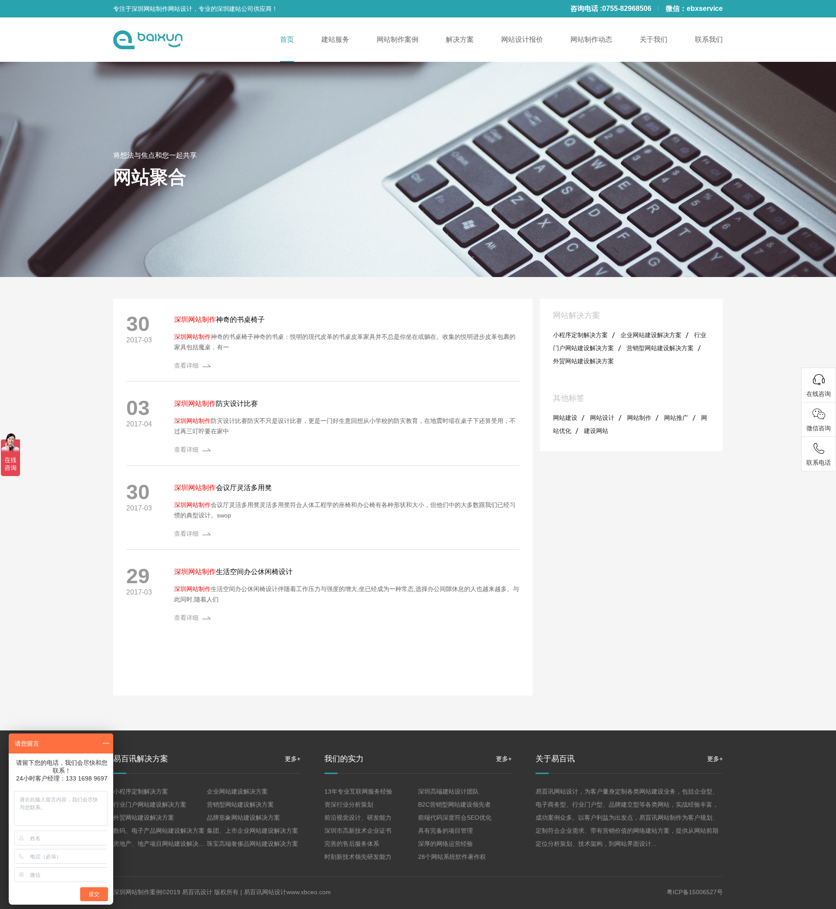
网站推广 (676, 417)
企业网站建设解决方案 (650, 334)
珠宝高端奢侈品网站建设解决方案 (252, 843)
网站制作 (639, 417)
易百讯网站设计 (265, 892)
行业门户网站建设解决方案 (149, 804)
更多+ (292, 758)
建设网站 (596, 430)
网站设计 (602, 417)
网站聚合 (149, 177)
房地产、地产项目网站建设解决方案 (162, 843)
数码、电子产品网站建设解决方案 (159, 830)
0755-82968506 (626, 8)
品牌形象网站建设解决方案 (243, 817)
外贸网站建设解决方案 (583, 361)
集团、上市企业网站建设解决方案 (252, 830)
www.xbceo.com (309, 892)
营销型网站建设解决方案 (660, 348)
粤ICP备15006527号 (695, 892)
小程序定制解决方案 (580, 334)
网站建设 (565, 417)
